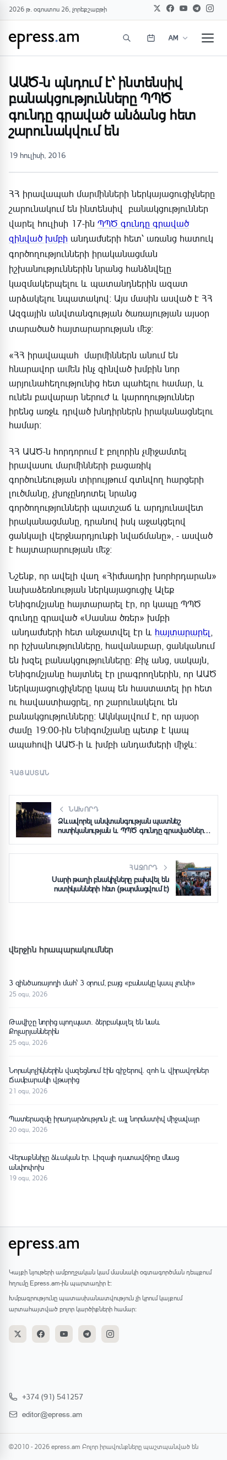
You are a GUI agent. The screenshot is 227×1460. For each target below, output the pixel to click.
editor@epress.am (52, 1414)
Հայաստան (30, 773)
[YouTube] (183, 8)
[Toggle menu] (207, 38)
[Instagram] (210, 8)
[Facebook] (170, 8)
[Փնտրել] (127, 38)
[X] (157, 8)
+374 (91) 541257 (52, 1396)
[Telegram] (197, 8)
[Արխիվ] (151, 38)
